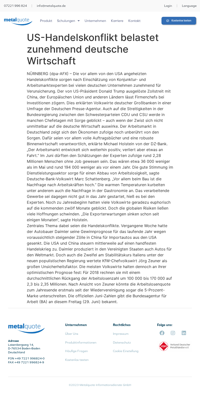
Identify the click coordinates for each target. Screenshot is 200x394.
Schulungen (66, 21)
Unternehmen (95, 21)
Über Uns (71, 334)
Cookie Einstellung (126, 351)
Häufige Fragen (76, 351)
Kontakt (134, 21)
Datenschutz (122, 342)
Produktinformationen (80, 342)
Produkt (46, 21)
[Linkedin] (184, 333)
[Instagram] (173, 333)
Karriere (117, 21)
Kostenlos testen (77, 360)
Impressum (121, 334)
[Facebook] (162, 333)
